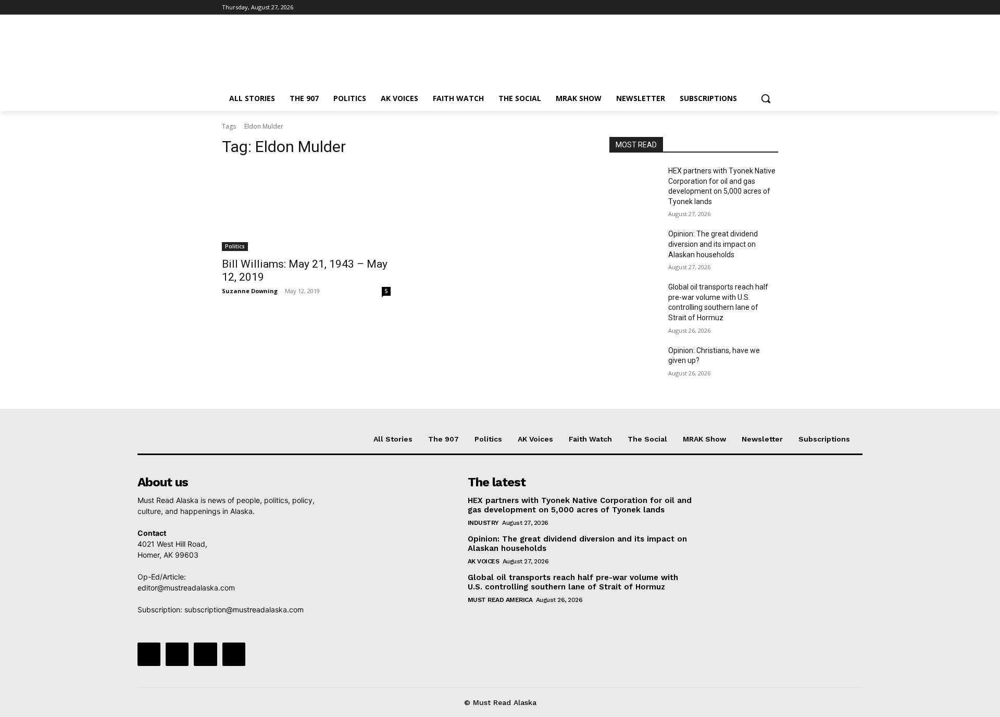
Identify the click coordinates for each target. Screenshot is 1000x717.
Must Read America (500, 599)
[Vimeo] (758, 8)
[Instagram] (729, 8)
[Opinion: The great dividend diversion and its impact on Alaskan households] (634, 247)
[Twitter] (743, 8)
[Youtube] (772, 8)
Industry (483, 522)
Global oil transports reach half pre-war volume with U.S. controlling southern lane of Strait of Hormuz (573, 582)
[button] (765, 98)
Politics (235, 246)
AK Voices (483, 561)
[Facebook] (714, 8)
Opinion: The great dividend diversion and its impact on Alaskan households (713, 244)
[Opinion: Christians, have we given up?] (634, 363)
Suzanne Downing (250, 291)
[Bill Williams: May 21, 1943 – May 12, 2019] (306, 209)
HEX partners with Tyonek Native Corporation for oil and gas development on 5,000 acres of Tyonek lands (580, 505)
